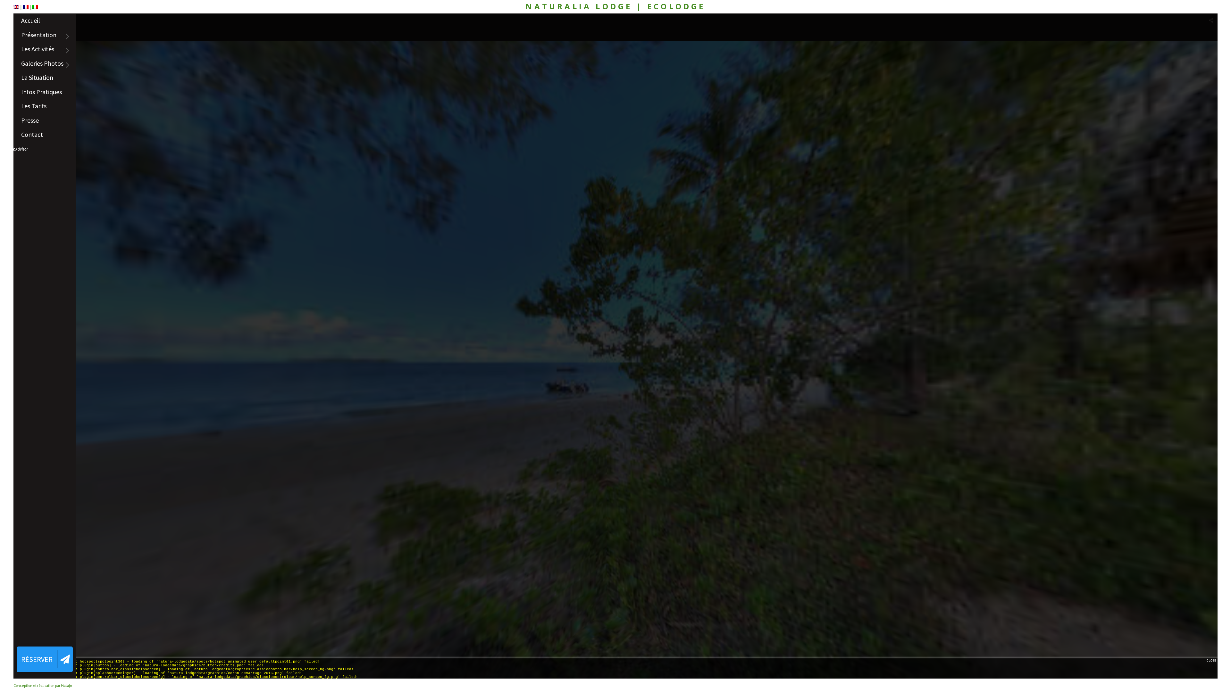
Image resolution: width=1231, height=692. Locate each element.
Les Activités (37, 49)
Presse (30, 120)
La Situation (37, 77)
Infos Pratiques (41, 92)
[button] (45, 659)
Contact (32, 134)
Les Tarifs (33, 106)
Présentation (38, 35)
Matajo (66, 685)
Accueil (30, 20)
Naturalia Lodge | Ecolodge (615, 7)
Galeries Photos (42, 63)
